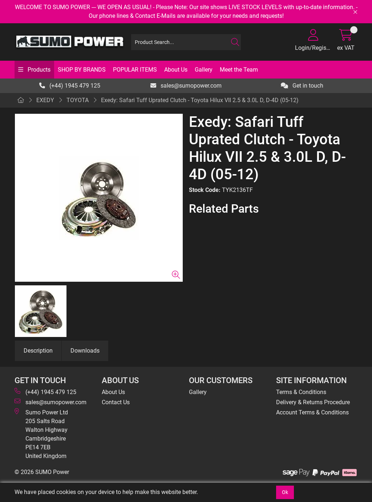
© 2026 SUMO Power (42, 472)
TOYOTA (77, 100)
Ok (285, 492)
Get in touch (307, 85)
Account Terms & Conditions (312, 412)
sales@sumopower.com (190, 85)
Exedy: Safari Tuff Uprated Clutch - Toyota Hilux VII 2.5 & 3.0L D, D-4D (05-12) (200, 100)
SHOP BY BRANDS (82, 69)
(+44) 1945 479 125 (74, 85)
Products (38, 69)
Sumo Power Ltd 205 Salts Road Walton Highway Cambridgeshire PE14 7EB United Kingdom (46, 434)
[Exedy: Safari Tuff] (99, 197)
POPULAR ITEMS (135, 69)
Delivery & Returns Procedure (313, 402)
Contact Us (116, 402)
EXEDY (45, 100)
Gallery (204, 69)
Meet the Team (239, 69)
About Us (175, 69)
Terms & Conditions (301, 392)
